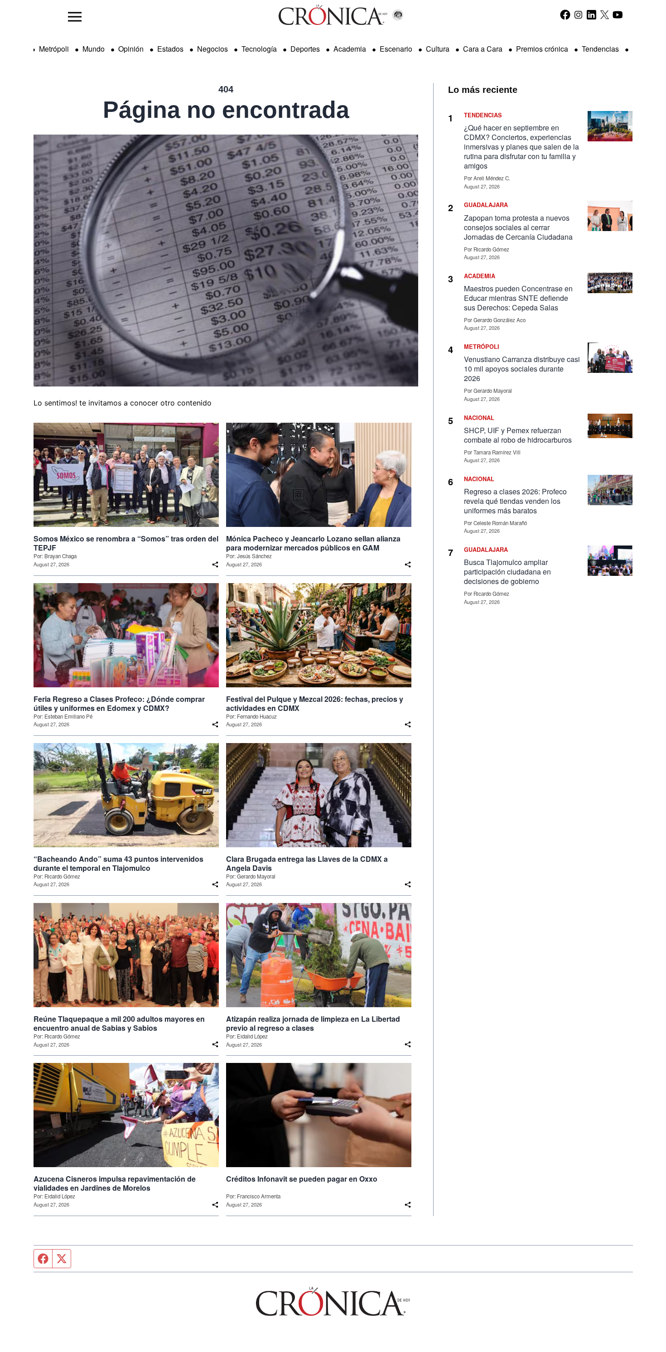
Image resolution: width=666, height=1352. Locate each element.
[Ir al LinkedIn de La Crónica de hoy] (591, 14)
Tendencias (600, 48)
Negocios (212, 48)
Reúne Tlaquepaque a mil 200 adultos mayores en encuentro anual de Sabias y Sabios (119, 1023)
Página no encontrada (226, 110)
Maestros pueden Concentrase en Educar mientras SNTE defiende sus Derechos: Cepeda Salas (518, 298)
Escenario (396, 48)
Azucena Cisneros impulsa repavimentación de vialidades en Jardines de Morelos (115, 1183)
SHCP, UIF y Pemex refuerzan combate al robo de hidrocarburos (518, 435)
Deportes (305, 48)
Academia (349, 48)
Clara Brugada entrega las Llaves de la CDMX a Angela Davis (307, 864)
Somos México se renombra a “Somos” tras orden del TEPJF (126, 543)
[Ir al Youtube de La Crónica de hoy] (617, 14)
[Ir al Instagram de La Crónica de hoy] (578, 14)
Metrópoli (54, 48)
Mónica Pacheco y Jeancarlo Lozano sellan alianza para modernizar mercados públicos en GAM (313, 543)
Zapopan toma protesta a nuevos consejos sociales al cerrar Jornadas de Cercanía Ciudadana (518, 227)
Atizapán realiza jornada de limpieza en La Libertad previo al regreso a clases (313, 1023)
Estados (170, 48)
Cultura (437, 48)
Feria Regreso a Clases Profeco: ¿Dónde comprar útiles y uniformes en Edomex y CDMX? (119, 704)
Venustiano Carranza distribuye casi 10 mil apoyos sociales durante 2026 (522, 368)
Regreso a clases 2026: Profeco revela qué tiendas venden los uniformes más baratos (515, 501)
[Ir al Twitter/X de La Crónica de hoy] (604, 14)
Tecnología (259, 48)
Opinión (131, 48)
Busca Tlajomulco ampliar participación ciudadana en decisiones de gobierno (507, 571)
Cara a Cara (482, 48)
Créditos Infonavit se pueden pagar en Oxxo (301, 1178)
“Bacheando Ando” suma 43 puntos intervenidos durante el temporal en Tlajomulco (118, 864)
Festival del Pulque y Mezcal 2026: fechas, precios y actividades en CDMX (314, 704)
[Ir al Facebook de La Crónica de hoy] (565, 14)
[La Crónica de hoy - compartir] (215, 564)
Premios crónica (542, 48)
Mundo (93, 48)
